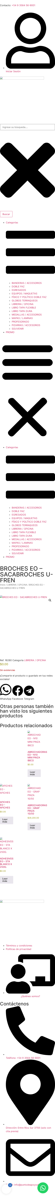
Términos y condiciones (19, 945)
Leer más (32, 773)
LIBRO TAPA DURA (22, 311)
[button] (27, 390)
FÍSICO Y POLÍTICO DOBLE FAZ (29, 297)
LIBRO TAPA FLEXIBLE (24, 307)
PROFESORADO (20, 321)
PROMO (10, 332)
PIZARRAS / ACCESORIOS (26, 325)
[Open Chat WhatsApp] (42, 1187)
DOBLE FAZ (18, 286)
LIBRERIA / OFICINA (22, 304)
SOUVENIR (18, 328)
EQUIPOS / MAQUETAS (24, 293)
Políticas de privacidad (18, 949)
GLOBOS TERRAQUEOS (25, 300)
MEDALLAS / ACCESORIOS (27, 314)
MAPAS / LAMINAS (22, 318)
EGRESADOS (19, 290)
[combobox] (27, 127)
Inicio (2, 584)
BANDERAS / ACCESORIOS (27, 282)
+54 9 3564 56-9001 (23, 5)
